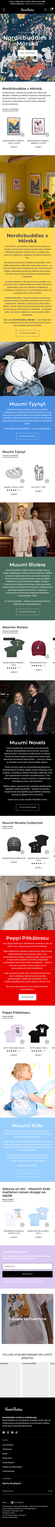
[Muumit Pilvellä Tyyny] (13, 472)
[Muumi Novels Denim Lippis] (13, 843)
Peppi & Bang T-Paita (38, 1048)
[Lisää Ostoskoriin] (22, 481)
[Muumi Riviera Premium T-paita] (13, 648)
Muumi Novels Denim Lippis (13, 858)
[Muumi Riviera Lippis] (38, 648)
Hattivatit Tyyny (38, 487)
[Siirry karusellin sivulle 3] (24, 75)
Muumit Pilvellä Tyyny (14, 487)
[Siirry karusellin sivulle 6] (34, 75)
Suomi (4, 1502)
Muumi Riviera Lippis (38, 663)
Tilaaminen (7, 1449)
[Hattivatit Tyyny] (38, 472)
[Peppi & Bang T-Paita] (38, 1033)
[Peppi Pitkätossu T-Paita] (13, 1033)
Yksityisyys (7, 1458)
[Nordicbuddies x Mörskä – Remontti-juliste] (38, 126)
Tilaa (50, 1491)
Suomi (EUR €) (18, 1502)
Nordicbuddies (23, 1506)
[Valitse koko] (22, 134)
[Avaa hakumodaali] (45, 9)
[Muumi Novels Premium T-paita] (38, 843)
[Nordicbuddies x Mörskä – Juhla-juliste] (13, 126)
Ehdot (4, 1454)
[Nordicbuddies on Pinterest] (12, 1433)
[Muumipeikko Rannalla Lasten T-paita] (13, 1216)
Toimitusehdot (8, 1471)
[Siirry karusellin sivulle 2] (21, 75)
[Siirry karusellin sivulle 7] (37, 75)
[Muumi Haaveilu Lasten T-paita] (38, 1216)
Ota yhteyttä (7, 1445)
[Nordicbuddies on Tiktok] (16, 1433)
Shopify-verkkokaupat (9, 1517)
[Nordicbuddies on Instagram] (8, 1433)
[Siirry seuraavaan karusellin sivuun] (42, 75)
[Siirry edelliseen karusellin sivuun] (13, 75)
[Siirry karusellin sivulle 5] (30, 75)
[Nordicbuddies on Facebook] (4, 1433)
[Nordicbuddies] (27, 9)
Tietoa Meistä (8, 1462)
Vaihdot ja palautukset (12, 1467)
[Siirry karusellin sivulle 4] (27, 75)
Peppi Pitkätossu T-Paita (14, 1048)
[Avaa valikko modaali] (4, 9)
